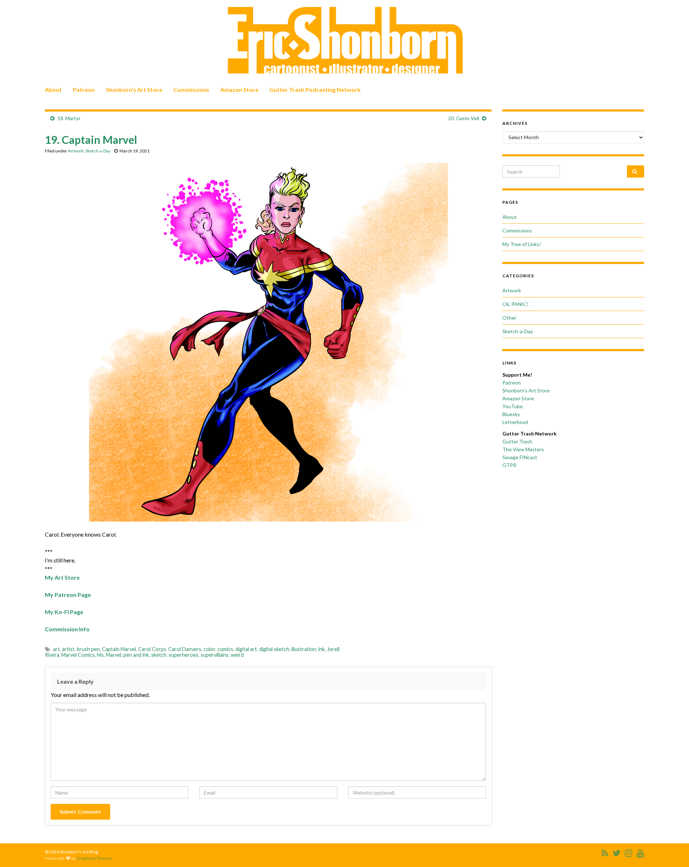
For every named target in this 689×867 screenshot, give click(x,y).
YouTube (512, 406)
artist (68, 649)
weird (237, 655)
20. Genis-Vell (463, 118)
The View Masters (523, 449)
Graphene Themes (94, 858)
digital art (246, 649)
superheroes (183, 655)
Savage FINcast (519, 457)
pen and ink (136, 655)
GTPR (509, 465)
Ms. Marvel (109, 655)
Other (509, 318)
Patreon (84, 89)
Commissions (191, 89)
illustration (303, 649)
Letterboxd (515, 422)
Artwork (76, 151)
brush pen (88, 649)
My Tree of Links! (521, 244)
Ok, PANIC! (515, 304)
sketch (159, 655)
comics (225, 649)
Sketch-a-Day (98, 151)
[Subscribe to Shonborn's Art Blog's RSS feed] (604, 852)
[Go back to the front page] (344, 40)
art (56, 649)
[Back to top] (673, 851)
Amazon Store (239, 89)
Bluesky (511, 414)
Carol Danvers (184, 649)
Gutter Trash (517, 441)
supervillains (215, 655)
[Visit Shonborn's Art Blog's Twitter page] (616, 852)
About (53, 89)
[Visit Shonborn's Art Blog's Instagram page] (628, 852)
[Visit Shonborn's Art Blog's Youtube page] (640, 852)
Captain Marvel (119, 649)
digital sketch (274, 649)
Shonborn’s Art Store (134, 89)
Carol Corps (152, 649)
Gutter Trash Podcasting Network (315, 89)
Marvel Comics (78, 655)
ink (321, 649)
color (209, 649)
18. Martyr (68, 118)
